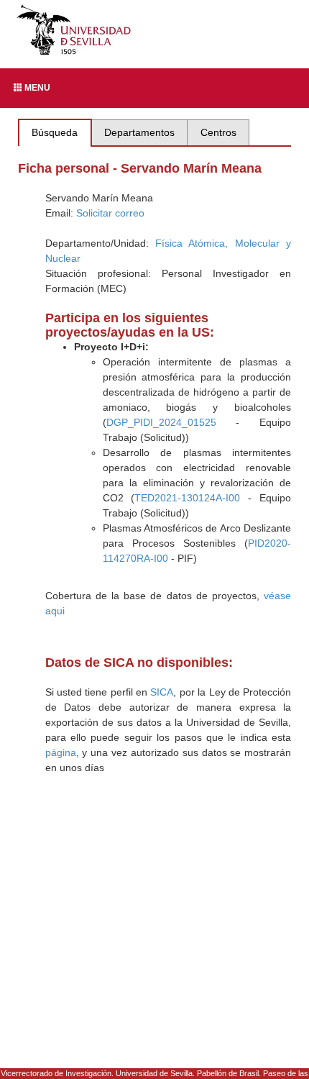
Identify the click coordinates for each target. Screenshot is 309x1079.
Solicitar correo (110, 213)
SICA (161, 692)
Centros (218, 132)
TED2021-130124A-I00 (187, 498)
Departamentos (139, 132)
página (60, 752)
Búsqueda (55, 132)
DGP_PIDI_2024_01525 (161, 422)
